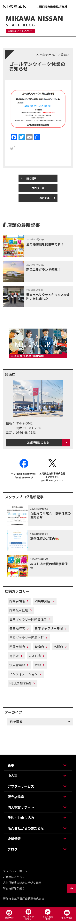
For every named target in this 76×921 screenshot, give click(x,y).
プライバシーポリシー (16, 871)
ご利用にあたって (14, 877)
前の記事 (31, 178)
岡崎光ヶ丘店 (18, 610)
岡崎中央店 (42, 601)
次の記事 (45, 198)
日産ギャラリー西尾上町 (26, 637)
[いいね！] (11, 148)
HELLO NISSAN (20, 683)
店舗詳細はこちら (38, 442)
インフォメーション (23, 674)
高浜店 (58, 646)
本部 (38, 665)
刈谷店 (14, 655)
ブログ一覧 (38, 188)
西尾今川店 (17, 646)
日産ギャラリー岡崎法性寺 (28, 619)
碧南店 (39, 646)
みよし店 (34, 655)
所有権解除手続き (14, 888)
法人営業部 (17, 665)
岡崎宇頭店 (17, 601)
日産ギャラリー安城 (49, 628)
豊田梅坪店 (17, 628)
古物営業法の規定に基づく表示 (22, 882)
